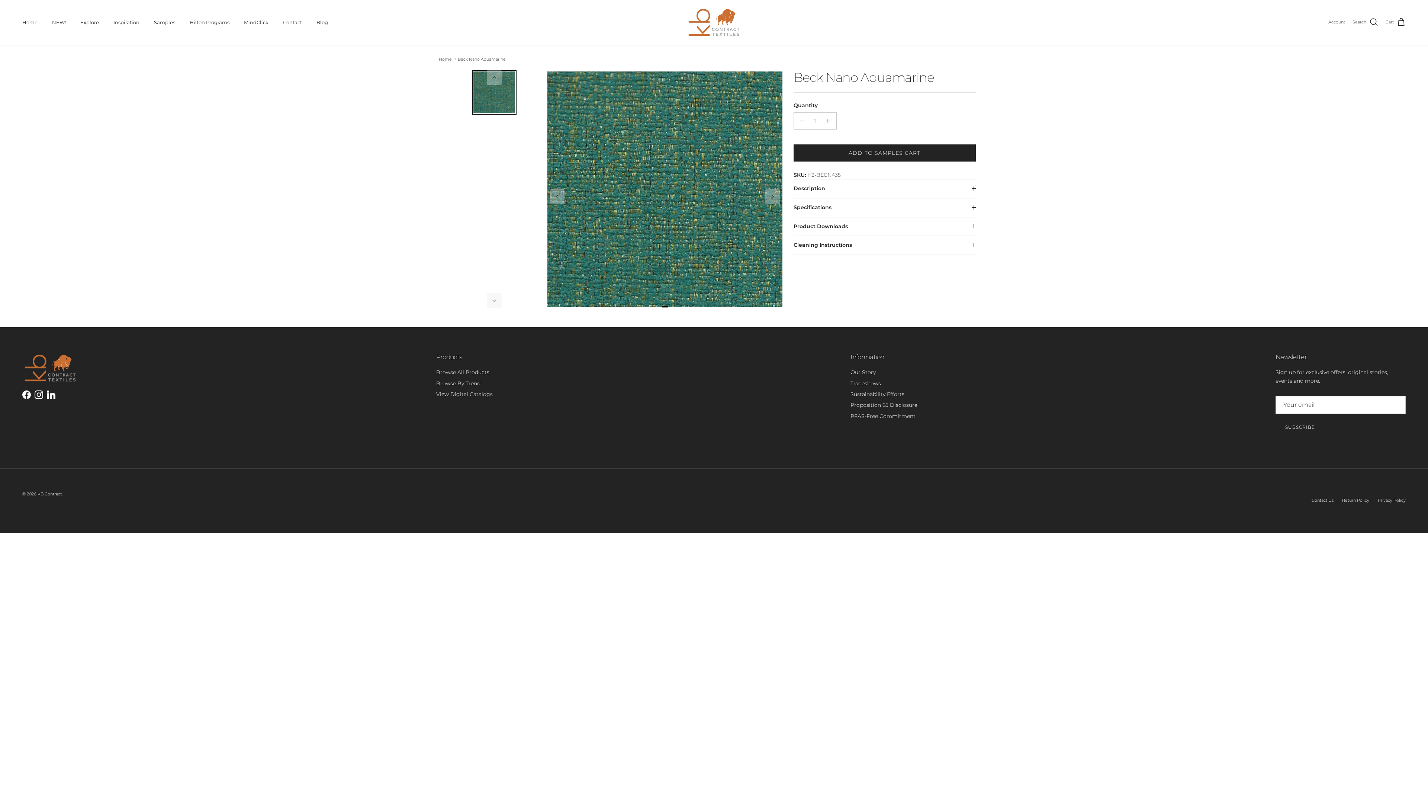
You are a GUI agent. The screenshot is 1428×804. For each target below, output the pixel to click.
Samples (164, 22)
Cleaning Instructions (823, 245)
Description (809, 188)
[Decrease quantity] (800, 121)
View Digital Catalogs (464, 394)
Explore (89, 22)
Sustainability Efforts (877, 394)
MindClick (256, 22)
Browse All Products (462, 372)
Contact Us (1323, 500)
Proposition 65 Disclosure (883, 405)
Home (30, 22)
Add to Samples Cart (884, 153)
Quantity (806, 105)
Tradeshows (865, 383)
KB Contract (50, 494)
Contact (292, 22)
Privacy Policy (1392, 500)
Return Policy (1355, 500)
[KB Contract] (714, 22)
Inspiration (126, 22)
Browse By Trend (458, 383)
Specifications (813, 207)
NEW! (59, 22)
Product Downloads (821, 226)
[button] (494, 77)
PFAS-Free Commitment (883, 416)
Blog (322, 22)
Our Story (863, 372)
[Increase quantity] (829, 121)
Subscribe (1300, 427)
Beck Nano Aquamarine (482, 59)
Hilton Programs (209, 22)
